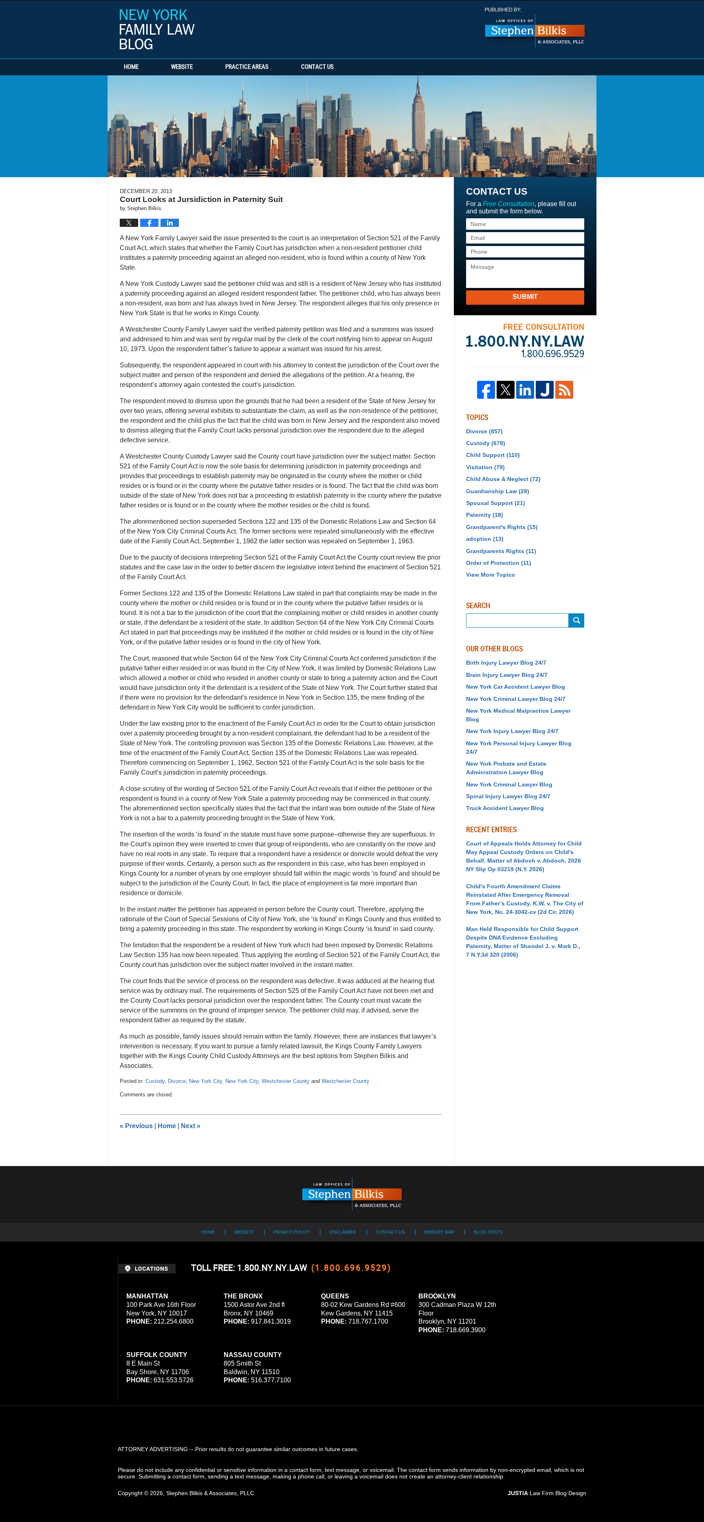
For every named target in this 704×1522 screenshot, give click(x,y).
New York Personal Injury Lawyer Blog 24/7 (519, 747)
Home (131, 67)
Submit (525, 296)
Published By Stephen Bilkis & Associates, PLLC (534, 27)
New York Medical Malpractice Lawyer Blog (518, 715)
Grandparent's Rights (502, 527)
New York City (205, 1081)
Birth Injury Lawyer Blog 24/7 (506, 662)
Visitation (485, 467)
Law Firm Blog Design (547, 1493)
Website (182, 67)
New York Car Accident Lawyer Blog (515, 686)
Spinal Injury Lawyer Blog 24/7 (508, 796)
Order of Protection (498, 563)
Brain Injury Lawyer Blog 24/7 (507, 675)
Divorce (177, 1081)
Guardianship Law (497, 491)
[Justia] (544, 390)
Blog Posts (488, 1232)
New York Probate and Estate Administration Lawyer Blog (506, 767)
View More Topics (490, 574)
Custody (155, 1081)
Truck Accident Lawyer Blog (505, 808)
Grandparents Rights (501, 551)
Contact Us (317, 67)
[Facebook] (486, 390)
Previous (136, 1125)
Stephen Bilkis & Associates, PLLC (210, 1493)
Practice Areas (246, 67)
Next (190, 1125)
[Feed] (564, 390)
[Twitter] (505, 390)
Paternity (484, 515)
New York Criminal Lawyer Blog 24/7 (515, 699)
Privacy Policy (291, 1232)
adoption (485, 539)
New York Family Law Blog (157, 29)
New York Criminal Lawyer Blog (509, 784)
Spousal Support (495, 503)
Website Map (439, 1232)
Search (576, 620)
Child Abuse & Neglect (503, 479)
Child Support (493, 455)
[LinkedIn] (525, 390)
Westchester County (286, 1081)
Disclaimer (342, 1232)
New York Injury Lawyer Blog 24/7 (512, 731)
